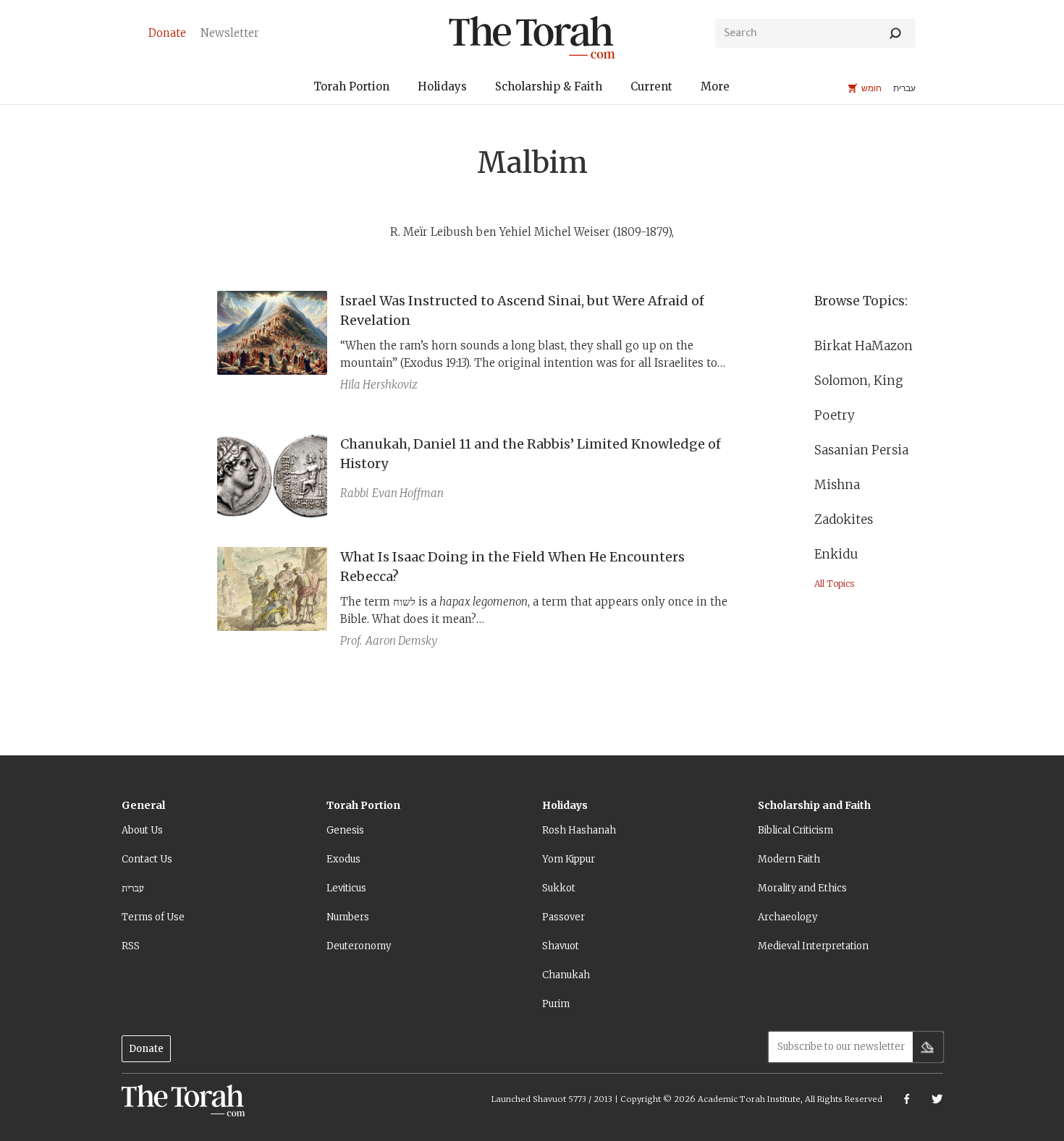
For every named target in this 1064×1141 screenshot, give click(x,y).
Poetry (834, 415)
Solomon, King (858, 381)
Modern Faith (789, 859)
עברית (133, 888)
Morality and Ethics (802, 888)
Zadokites (843, 519)
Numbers (347, 917)
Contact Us (147, 859)
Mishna (837, 485)
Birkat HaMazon (865, 346)
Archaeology (787, 917)
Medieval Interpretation (813, 946)
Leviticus (346, 888)
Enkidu (836, 554)
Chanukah (566, 975)
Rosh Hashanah (579, 830)
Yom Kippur (568, 859)
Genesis (345, 830)
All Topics (834, 583)
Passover (563, 917)
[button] (351, 88)
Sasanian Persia (861, 450)
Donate (146, 1049)
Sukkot (558, 888)
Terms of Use (153, 917)
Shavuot (560, 946)
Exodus (343, 859)
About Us (142, 830)
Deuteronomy (358, 946)
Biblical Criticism (795, 830)
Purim (556, 1004)
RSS (131, 946)
